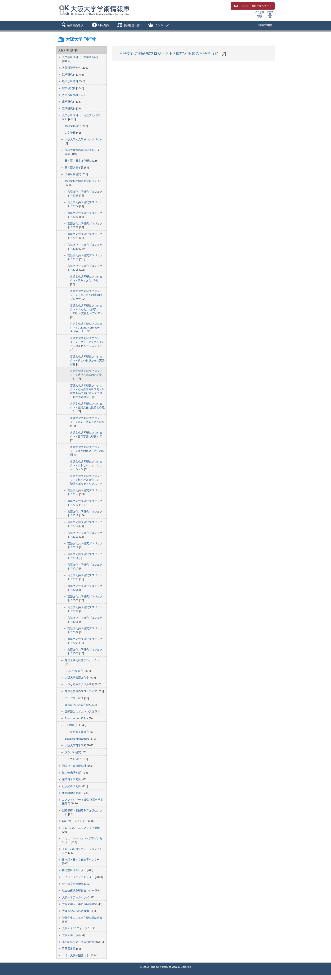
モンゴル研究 (73, 759)
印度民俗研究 (73, 174)
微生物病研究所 (72, 772)
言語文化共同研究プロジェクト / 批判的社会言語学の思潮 (87, 450)
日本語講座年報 (74, 167)
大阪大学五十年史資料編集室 (80, 904)
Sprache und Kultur (77, 718)
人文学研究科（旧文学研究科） (81, 57)
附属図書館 (265, 25)
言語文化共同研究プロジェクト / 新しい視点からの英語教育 (87, 360)
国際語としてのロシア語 (80, 711)
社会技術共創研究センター (78, 890)
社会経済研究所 (72, 786)
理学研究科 (69, 88)
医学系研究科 (70, 94)
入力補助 (259, 12)
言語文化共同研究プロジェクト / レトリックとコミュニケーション (87, 465)
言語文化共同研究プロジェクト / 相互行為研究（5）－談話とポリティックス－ (86, 479)
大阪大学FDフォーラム (76, 928)
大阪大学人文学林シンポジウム (83, 139)
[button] (71, 25)
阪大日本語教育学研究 (78, 704)
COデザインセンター (75, 820)
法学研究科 (69, 74)
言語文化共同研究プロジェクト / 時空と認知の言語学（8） (86, 374)
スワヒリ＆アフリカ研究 (80, 684)
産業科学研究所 (72, 779)
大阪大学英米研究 (76, 745)
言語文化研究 (73, 125)
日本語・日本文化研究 (78, 160)
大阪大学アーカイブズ (76, 897)
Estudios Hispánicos (77, 738)
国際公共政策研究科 (74, 765)
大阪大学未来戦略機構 (76, 910)
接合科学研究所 (72, 792)
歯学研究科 (69, 101)
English (270, 12)
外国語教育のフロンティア (81, 691)
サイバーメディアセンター (78, 877)
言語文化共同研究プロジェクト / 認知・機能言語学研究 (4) (87, 421)
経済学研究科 (70, 81)
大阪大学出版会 (72, 935)
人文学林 (70, 132)
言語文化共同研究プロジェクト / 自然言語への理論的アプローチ (87, 294)
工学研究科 (69, 108)
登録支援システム (255, 6)
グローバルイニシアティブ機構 (81, 827)
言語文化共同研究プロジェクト (83, 180)
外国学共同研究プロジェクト (82, 660)
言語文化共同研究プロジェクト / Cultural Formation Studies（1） (86, 327)
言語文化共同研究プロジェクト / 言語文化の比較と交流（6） (87, 407)
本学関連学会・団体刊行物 (78, 941)
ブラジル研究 (73, 752)
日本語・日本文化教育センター (81, 859)
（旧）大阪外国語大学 (76, 955)
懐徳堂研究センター (74, 870)
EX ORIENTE (73, 725)
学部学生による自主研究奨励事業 (82, 917)
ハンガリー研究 (74, 698)
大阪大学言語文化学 (77, 677)
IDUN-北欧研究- (75, 670)
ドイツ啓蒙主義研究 (77, 731)
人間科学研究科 (72, 67)
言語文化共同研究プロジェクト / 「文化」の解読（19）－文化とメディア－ (86, 309)
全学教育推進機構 (73, 883)
